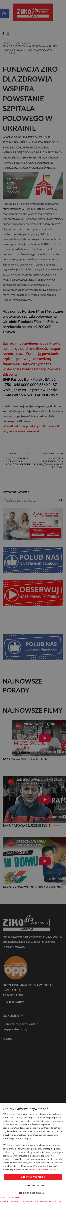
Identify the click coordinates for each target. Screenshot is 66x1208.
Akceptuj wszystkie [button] (33, 1176)
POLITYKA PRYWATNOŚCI (45, 1169)
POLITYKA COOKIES (10, 1197)
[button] (33, 1192)
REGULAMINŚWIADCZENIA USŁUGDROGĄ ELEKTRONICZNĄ (31, 1201)
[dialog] (33, 1155)
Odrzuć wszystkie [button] (33, 1185)
